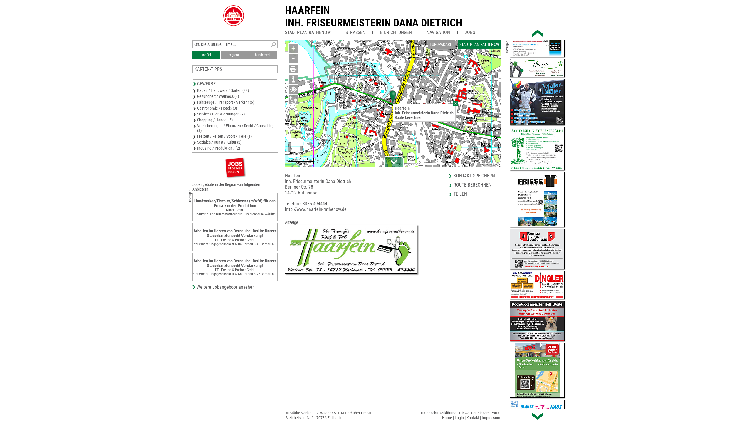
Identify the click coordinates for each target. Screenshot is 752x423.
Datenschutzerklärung (438, 413)
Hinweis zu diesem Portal (479, 413)
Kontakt (472, 417)
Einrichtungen (396, 32)
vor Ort (206, 55)
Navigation (438, 32)
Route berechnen (408, 117)
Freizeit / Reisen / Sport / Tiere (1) (224, 136)
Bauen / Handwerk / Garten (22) (223, 90)
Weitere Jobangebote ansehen (226, 287)
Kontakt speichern (474, 176)
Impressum (491, 417)
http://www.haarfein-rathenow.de (316, 209)
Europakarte (442, 44)
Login (459, 417)
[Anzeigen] (235, 167)
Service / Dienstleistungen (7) (221, 114)
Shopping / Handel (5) (215, 120)
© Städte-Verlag (490, 165)
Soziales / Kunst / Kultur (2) (219, 142)
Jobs (470, 32)
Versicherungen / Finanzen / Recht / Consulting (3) (235, 128)
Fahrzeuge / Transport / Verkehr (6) (225, 102)
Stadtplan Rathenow (308, 32)
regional (235, 55)
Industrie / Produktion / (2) (218, 148)
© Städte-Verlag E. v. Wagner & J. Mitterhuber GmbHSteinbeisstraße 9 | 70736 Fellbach (328, 415)
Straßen (355, 32)
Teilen (460, 194)
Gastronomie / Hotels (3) (217, 108)
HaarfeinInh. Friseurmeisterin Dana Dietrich (373, 16)
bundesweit (263, 55)
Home (447, 417)
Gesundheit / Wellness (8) (218, 96)
